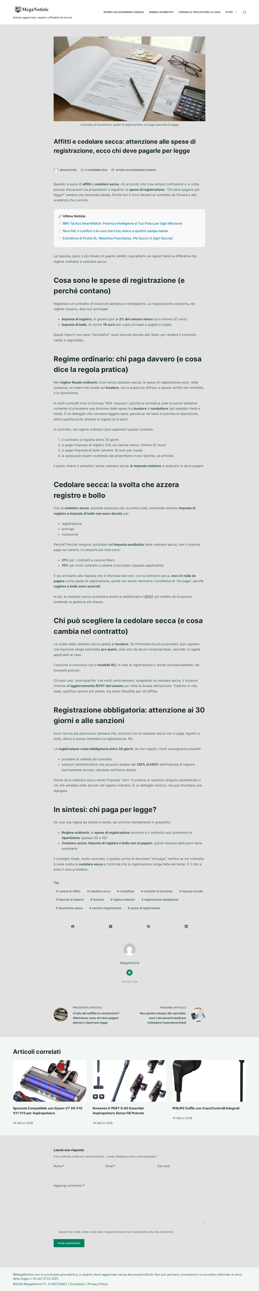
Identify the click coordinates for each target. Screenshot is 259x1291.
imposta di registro (70, 899)
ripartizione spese (69, 908)
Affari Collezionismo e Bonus (136, 169)
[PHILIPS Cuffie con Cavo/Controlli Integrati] (209, 1081)
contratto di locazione (156, 891)
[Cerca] (244, 12)
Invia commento (69, 1243)
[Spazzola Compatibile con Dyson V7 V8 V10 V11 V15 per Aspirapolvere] (50, 1081)
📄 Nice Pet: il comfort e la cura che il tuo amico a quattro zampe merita (113, 231)
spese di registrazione (144, 908)
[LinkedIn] (186, 926)
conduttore (125, 891)
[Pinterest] (149, 926)
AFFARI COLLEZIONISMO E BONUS (123, 12)
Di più (229, 12)
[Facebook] (73, 926)
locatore (97, 899)
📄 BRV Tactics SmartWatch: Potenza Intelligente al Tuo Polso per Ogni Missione (120, 223)
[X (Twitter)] (111, 926)
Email (111, 1166)
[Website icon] (129, 973)
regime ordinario (123, 899)
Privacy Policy (98, 1284)
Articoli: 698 (129, 981)
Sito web (163, 1166)
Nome (59, 1166)
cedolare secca (98, 891)
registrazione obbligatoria (160, 899)
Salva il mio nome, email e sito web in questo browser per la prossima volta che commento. (116, 1231)
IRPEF (149, 597)
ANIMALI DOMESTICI (161, 12)
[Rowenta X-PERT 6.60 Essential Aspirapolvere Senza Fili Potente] (129, 1081)
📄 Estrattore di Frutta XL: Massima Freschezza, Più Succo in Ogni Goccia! (115, 238)
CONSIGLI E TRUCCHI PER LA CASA (199, 12)
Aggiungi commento (69, 1185)
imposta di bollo (191, 891)
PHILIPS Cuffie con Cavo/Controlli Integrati (205, 1108)
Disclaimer (77, 1284)
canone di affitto (68, 891)
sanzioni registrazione (105, 908)
